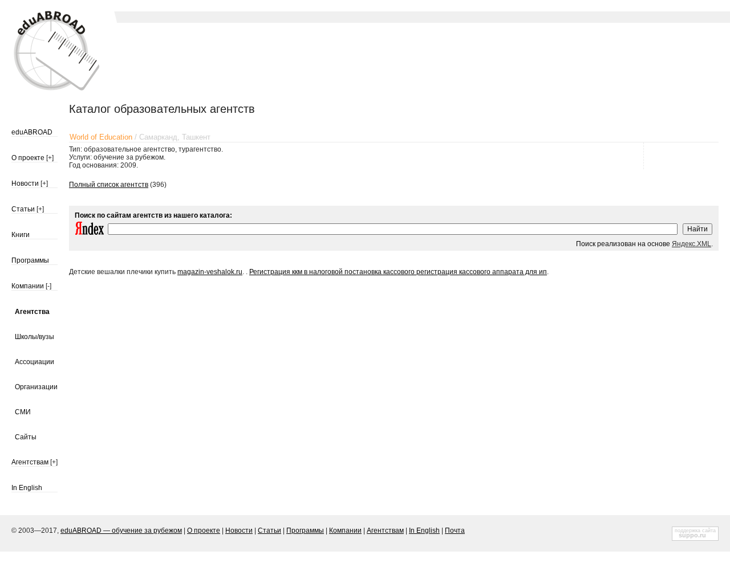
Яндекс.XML (691, 244)
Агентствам (29, 462)
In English (26, 488)
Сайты (25, 437)
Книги (20, 235)
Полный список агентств (108, 185)
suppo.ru (692, 535)
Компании (27, 286)
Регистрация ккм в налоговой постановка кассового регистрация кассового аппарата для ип (398, 272)
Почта (455, 531)
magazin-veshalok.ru (209, 272)
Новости (25, 183)
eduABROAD (31, 132)
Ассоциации (34, 362)
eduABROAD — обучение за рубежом (121, 531)
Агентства (32, 312)
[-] (48, 286)
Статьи (23, 209)
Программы (30, 260)
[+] (50, 158)
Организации (36, 387)
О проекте (27, 158)
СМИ (23, 412)
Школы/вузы (34, 337)
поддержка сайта (695, 530)
